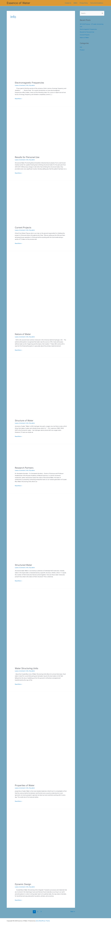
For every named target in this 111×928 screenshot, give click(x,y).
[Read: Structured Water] (56, 561)
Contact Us (68, 3)
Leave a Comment (20, 85)
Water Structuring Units (26, 668)
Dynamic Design (23, 884)
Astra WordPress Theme (43, 921)
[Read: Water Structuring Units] (56, 664)
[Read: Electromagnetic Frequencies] (56, 78)
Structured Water (23, 565)
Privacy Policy (84, 3)
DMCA (75, 3)
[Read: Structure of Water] (40, 416)
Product (82, 50)
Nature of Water (23, 334)
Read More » (18, 98)
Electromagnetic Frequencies (29, 82)
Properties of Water (24, 785)
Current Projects (23, 227)
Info (27, 85)
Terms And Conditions (96, 3)
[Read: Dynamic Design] (47, 880)
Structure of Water (24, 420)
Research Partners (24, 468)
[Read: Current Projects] (33, 223)
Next (73, 911)
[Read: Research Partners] (42, 463)
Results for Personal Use (27, 157)
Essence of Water (18, 3)
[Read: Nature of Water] (56, 330)
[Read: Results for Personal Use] (28, 153)
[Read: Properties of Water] (46, 781)
